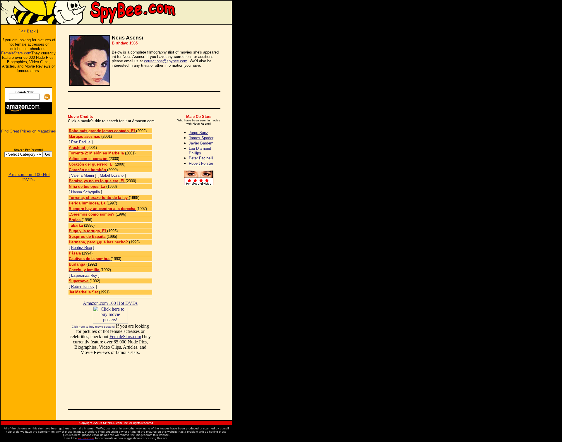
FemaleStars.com (16, 53)
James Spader (201, 138)
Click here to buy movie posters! (93, 326)
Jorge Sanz (198, 132)
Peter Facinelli (201, 158)
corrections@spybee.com (165, 61)
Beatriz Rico (81, 247)
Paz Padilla (80, 142)
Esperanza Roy (84, 275)
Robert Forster (201, 163)
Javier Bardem (201, 143)
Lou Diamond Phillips (200, 150)
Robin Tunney (83, 286)
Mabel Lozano (112, 175)
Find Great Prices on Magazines (28, 131)
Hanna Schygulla (85, 192)
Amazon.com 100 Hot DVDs (29, 177)
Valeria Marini (82, 175)
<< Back (28, 31)
